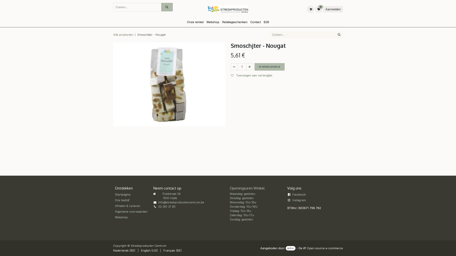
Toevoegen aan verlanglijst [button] (253, 75)
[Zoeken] (167, 7)
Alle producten (123, 34)
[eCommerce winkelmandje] (310, 9)
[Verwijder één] (234, 66)
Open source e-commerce (325, 248)
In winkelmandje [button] (269, 66)
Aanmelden (333, 9)
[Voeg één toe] (249, 66)
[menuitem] (195, 22)
